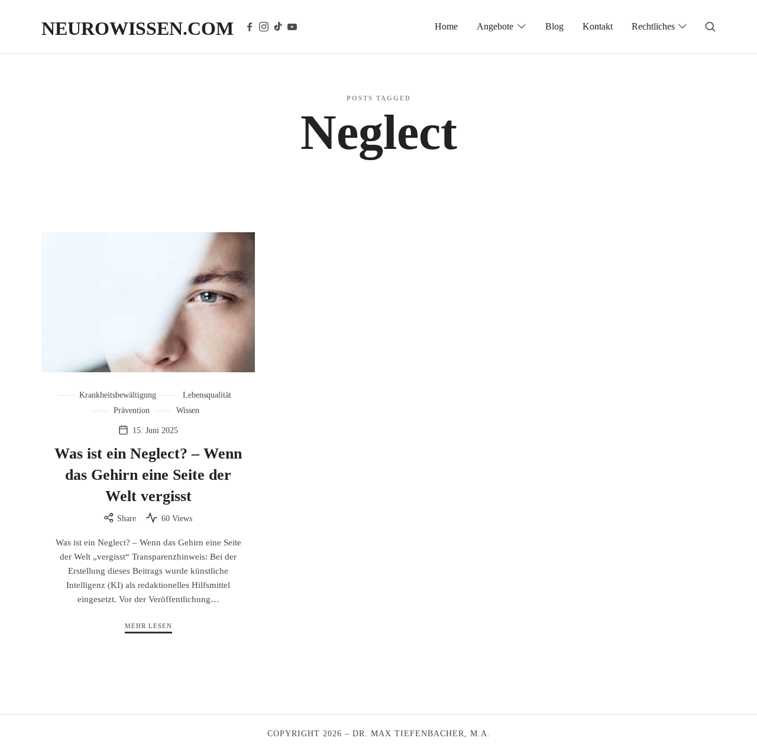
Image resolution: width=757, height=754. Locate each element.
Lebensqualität (207, 395)
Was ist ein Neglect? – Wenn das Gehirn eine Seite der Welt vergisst (148, 475)
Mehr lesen (148, 625)
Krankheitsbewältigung (117, 395)
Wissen (187, 410)
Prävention (132, 410)
